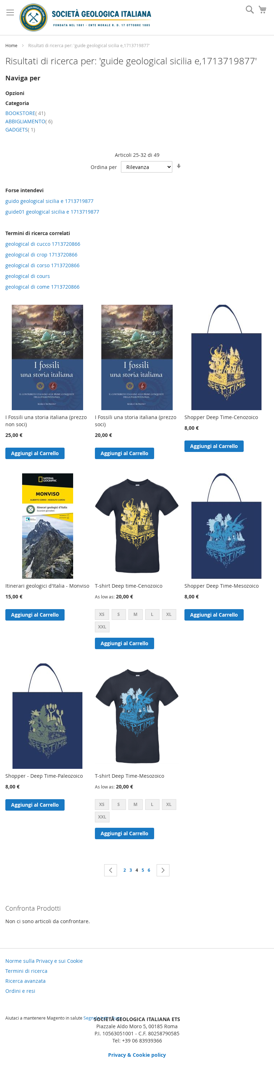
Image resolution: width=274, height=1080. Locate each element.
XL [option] (169, 614)
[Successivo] (163, 870)
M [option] (135, 614)
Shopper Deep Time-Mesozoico (221, 585)
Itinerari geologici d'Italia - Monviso (47, 585)
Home (12, 45)
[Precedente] (110, 870)
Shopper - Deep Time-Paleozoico (44, 775)
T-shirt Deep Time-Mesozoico (129, 775)
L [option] (152, 614)
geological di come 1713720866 (42, 286)
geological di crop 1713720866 (41, 254)
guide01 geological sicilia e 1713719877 (52, 211)
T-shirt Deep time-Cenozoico (128, 585)
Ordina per (104, 167)
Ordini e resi (20, 990)
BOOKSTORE (25, 113)
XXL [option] (102, 627)
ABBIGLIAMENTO (28, 121)
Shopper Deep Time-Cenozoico (221, 417)
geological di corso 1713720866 (42, 265)
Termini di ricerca (26, 970)
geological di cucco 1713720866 (42, 243)
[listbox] (137, 621)
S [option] (118, 614)
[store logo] (85, 17)
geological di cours (27, 276)
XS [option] (102, 614)
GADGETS (20, 129)
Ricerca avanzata (25, 980)
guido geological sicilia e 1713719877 (49, 201)
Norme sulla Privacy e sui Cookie (44, 960)
